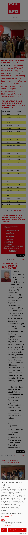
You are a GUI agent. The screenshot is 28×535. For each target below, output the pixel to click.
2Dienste (8, 525)
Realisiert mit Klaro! (22, 533)
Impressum (6, 516)
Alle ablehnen (4, 530)
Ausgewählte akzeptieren (13, 530)
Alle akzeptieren (23, 530)
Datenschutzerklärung (6, 515)
